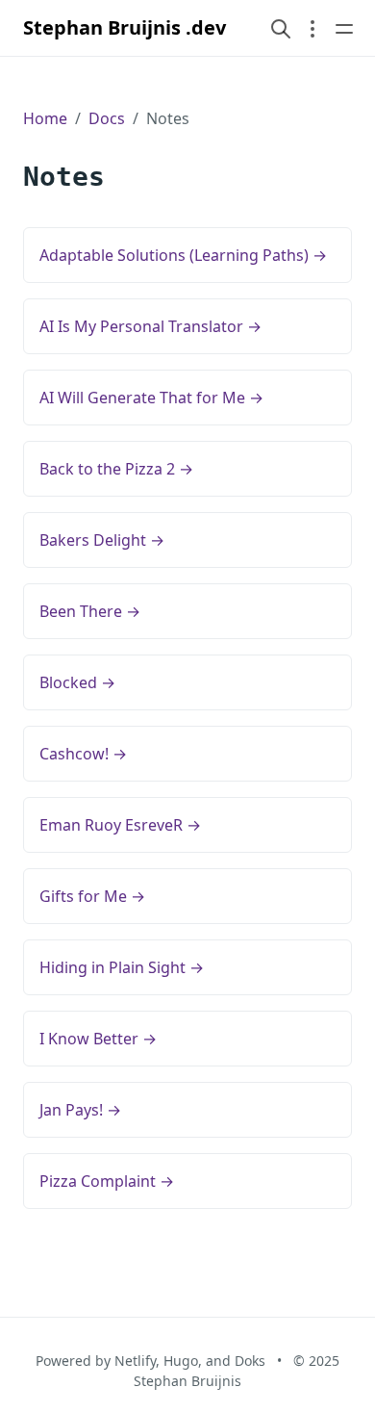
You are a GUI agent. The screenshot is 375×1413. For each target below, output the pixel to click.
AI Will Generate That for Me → (151, 397)
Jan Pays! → (80, 1109)
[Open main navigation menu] (344, 28)
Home (45, 118)
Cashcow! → (83, 753)
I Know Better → (98, 1038)
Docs (106, 118)
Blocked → (77, 682)
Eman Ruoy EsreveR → (120, 824)
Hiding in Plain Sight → (121, 967)
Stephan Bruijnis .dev (124, 27)
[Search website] (280, 28)
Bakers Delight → (101, 540)
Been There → (89, 611)
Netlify (135, 1360)
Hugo (180, 1360)
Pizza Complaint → (106, 1181)
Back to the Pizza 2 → (116, 468)
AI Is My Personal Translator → (150, 326)
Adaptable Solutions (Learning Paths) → (183, 255)
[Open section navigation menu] (312, 28)
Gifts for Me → (92, 896)
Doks (250, 1360)
